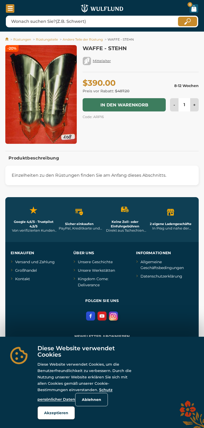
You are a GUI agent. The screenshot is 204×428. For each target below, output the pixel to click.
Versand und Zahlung (35, 262)
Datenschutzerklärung (161, 276)
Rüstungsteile (47, 39)
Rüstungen (22, 39)
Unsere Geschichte (95, 262)
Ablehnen (91, 399)
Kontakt (22, 278)
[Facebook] (90, 316)
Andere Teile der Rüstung (83, 39)
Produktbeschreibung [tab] (33, 158)
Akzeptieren (56, 412)
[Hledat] (187, 21)
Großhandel (26, 270)
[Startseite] (7, 39)
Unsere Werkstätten (96, 270)
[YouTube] (102, 316)
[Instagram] (113, 316)
